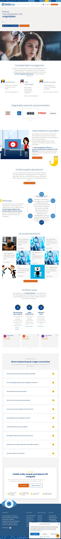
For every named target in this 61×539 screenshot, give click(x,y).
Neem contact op (37, 157)
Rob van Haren (10, 335)
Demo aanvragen (24, 25)
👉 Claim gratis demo (29, 183)
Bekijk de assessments (11, 92)
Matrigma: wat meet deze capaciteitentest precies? (37, 244)
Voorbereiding (30, 517)
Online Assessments (31, 515)
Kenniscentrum (30, 520)
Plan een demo (40, 326)
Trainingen (29, 522)
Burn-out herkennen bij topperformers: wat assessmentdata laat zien (9, 244)
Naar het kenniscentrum (30, 281)
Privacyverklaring (46, 536)
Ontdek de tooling (28, 326)
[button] (58, 524)
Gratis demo (54, 4)
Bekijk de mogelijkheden (50, 92)
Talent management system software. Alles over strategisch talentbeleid (23, 258)
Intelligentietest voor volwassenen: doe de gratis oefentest (37, 272)
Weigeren (45, 534)
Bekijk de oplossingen (30, 96)
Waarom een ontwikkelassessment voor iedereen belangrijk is (9, 271)
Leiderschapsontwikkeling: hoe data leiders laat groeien (52, 258)
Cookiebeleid (41, 536)
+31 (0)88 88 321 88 (53, 521)
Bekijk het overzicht (17, 328)
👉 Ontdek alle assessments (10, 25)
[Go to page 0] (29, 348)
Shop (28, 526)
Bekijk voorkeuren (54, 534)
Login (45, 4)
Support (40, 522)
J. (26, 335)
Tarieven (40, 520)
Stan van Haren (48, 335)
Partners (40, 517)
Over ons (40, 515)
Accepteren (35, 534)
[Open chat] (58, 536)
